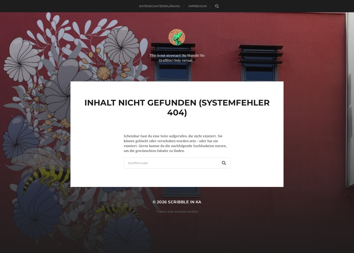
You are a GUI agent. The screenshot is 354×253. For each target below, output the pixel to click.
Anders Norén (186, 211)
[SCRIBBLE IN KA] (177, 37)
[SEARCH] (217, 6)
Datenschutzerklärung (159, 6)
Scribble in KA (184, 202)
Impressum (197, 6)
